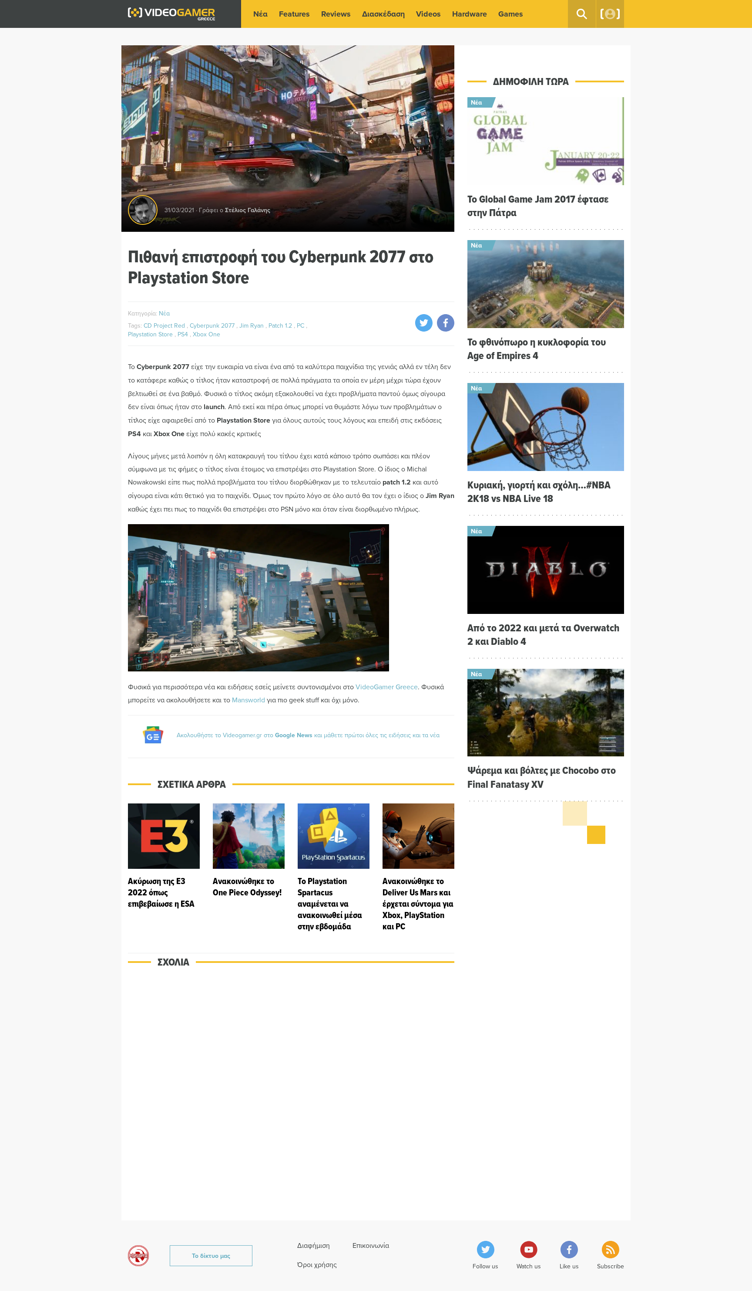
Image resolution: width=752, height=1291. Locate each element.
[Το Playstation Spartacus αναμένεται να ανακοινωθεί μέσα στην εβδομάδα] (333, 867)
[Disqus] (291, 1100)
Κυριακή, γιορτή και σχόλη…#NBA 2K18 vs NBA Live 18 (539, 491)
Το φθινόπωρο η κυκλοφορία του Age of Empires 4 (536, 348)
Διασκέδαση (383, 14)
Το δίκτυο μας (211, 1255)
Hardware (469, 14)
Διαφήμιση (313, 1245)
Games (510, 14)
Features (294, 14)
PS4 (184, 334)
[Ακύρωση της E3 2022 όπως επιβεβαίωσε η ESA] (163, 867)
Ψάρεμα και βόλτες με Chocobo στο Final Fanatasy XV (541, 776)
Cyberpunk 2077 (213, 325)
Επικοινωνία (370, 1245)
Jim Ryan (252, 325)
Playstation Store (151, 334)
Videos (428, 14)
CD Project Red (165, 325)
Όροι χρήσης (317, 1264)
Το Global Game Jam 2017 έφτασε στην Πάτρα (537, 205)
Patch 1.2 (281, 325)
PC (301, 325)
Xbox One (206, 334)
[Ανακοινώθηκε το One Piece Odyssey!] (248, 867)
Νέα (260, 14)
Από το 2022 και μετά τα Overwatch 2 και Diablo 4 (543, 634)
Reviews (336, 14)
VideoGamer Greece (387, 686)
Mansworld (248, 700)
